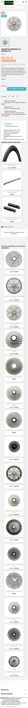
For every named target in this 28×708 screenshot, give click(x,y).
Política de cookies (11, 706)
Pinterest (16, 96)
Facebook (2, 682)
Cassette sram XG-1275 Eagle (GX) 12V (14, 565)
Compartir (8, 96)
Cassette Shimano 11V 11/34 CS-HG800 (14, 404)
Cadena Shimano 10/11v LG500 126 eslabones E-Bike (12, 191)
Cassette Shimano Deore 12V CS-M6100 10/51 (14, 324)
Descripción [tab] (8, 123)
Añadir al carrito (16, 89)
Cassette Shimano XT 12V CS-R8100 (14, 484)
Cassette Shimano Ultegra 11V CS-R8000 (14, 350)
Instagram (11, 682)
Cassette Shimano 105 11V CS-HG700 (14, 269)
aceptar (24, 702)
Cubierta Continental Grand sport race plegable (12, 164)
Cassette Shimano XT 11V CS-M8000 (14, 537)
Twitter (7, 682)
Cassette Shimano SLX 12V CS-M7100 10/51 (14, 297)
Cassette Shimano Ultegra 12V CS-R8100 (14, 619)
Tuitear (12, 96)
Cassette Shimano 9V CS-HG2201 (14, 430)
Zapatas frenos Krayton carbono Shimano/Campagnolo (11, 218)
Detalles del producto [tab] (11, 126)
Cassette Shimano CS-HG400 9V (14, 377)
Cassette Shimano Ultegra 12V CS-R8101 (14, 511)
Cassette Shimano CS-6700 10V (14, 591)
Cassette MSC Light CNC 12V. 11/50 (14, 457)
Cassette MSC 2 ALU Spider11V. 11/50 (14, 672)
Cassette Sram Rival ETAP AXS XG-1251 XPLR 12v (14, 645)
